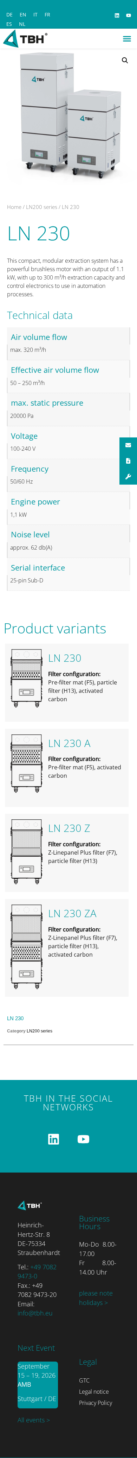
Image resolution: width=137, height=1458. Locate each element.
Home (14, 206)
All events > (34, 1420)
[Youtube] (128, 15)
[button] (127, 38)
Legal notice (94, 1391)
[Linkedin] (117, 15)
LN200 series (41, 206)
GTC (84, 1380)
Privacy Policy (95, 1403)
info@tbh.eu (35, 1313)
